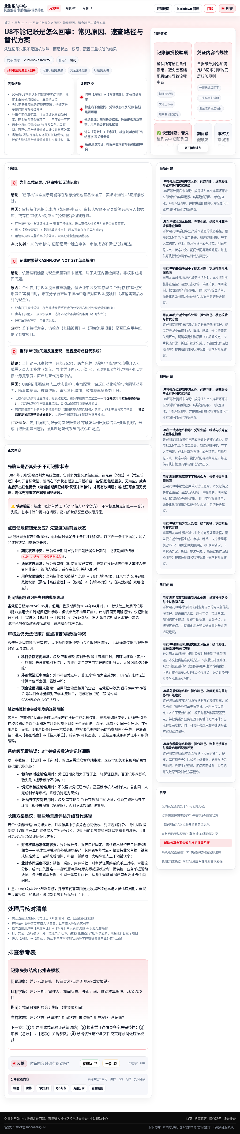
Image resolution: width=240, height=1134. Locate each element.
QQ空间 (44, 1088)
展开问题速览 (192, 148)
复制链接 (163, 9)
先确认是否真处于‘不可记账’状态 (183, 806)
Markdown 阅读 (188, 9)
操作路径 (215, 1118)
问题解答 (201, 1118)
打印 (210, 9)
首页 (7, 23)
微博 (29, 1088)
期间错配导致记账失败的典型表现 (187, 824)
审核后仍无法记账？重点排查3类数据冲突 (190, 834)
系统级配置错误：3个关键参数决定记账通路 (191, 852)
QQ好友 (61, 1088)
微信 (16, 1088)
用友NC (71, 8)
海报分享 (79, 1088)
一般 (111, 1064)
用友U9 (87, 8)
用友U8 (54, 8)
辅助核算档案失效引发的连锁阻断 (187, 843)
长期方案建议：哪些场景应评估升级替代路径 (192, 861)
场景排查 (230, 1118)
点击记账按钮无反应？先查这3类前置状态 (190, 815)
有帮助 (90, 1064)
